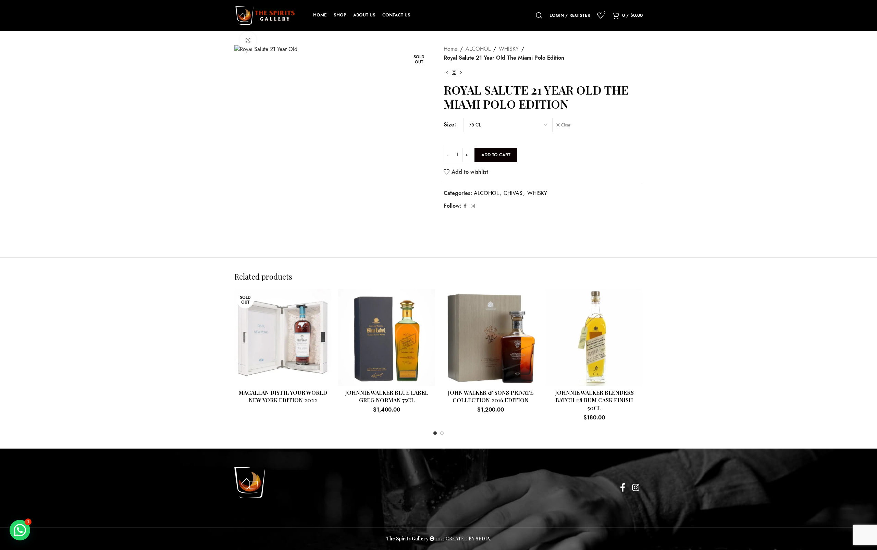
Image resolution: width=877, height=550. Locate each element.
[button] (20, 530)
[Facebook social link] (465, 206)
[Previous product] (447, 72)
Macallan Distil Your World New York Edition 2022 (282, 396)
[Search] (539, 15)
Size (449, 125)
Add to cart (495, 155)
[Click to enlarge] (248, 40)
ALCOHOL (478, 49)
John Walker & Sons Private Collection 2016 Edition (490, 396)
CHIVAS (513, 193)
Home (450, 49)
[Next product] (460, 72)
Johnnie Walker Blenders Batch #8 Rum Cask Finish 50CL (594, 400)
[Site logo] (265, 15)
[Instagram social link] (473, 206)
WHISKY (509, 49)
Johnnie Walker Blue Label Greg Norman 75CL (386, 396)
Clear (565, 125)
